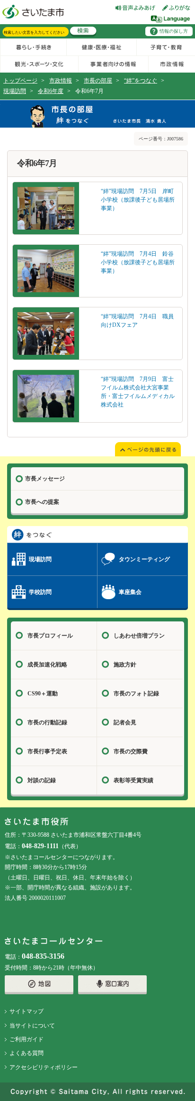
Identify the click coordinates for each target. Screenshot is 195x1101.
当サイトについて (32, 1025)
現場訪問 (14, 91)
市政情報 (60, 80)
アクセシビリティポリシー (43, 1067)
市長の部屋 (98, 80)
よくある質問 (26, 1053)
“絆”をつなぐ (140, 80)
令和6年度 (50, 91)
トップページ (20, 80)
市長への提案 (42, 502)
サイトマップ (26, 1011)
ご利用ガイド (26, 1039)
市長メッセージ (45, 478)
